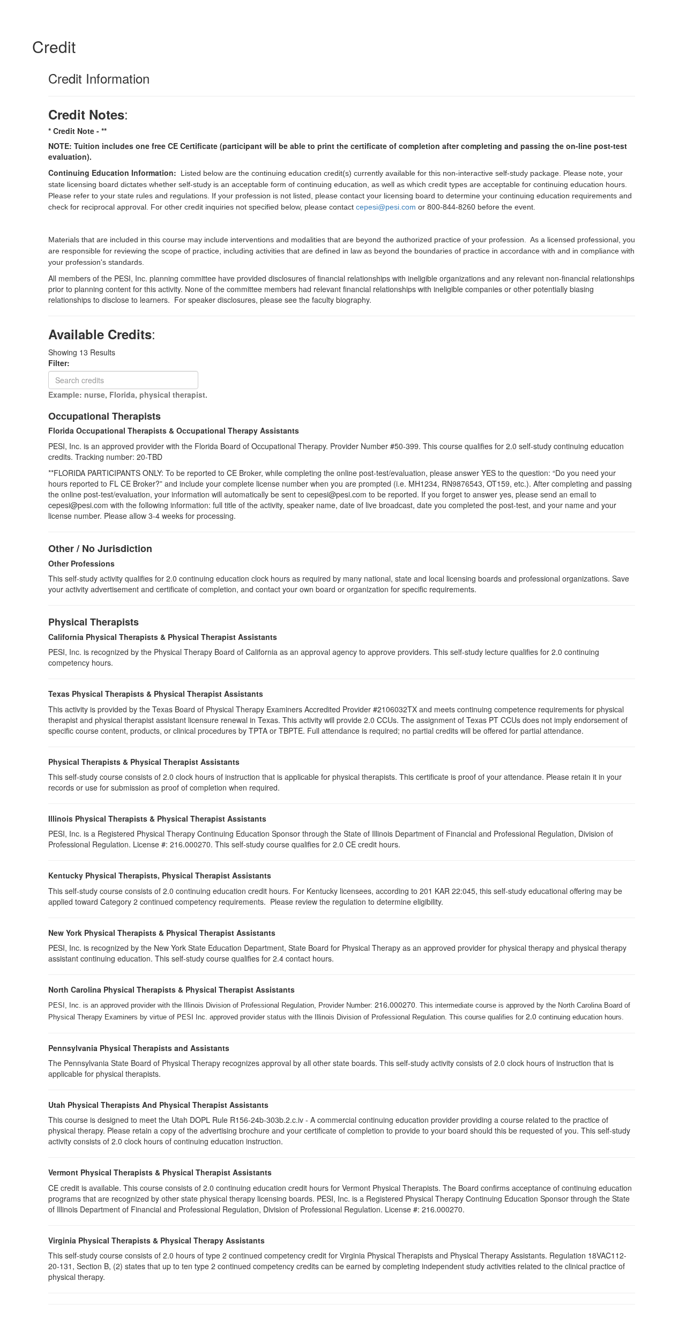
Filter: (62, 362)
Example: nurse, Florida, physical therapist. (127, 394)
